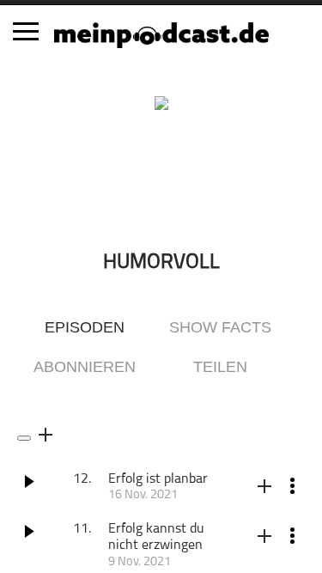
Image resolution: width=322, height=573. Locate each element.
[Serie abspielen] (24, 438)
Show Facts (220, 327)
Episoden (85, 327)
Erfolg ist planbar (158, 479)
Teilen (220, 366)
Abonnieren (84, 366)
